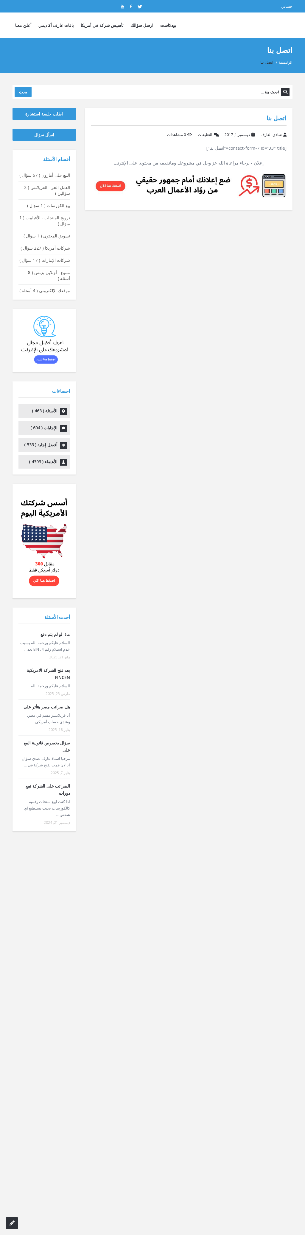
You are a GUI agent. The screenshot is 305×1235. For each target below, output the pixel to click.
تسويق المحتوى (47, 236)
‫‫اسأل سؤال (44, 134)
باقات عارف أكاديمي (56, 25)
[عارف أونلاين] (269, 25)
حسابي (286, 6)
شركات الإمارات (44, 260)
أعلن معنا (23, 25)
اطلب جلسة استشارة (44, 114)
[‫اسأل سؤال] (12, 1223)
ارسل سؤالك (141, 25)
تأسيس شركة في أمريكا (102, 25)
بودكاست (168, 25)
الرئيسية (285, 62)
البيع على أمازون (44, 175)
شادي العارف (271, 134)
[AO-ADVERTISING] (189, 185)
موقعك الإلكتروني (44, 290)
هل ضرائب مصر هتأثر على (47, 707)
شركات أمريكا (45, 248)
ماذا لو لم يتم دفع (55, 634)
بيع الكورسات (48, 205)
